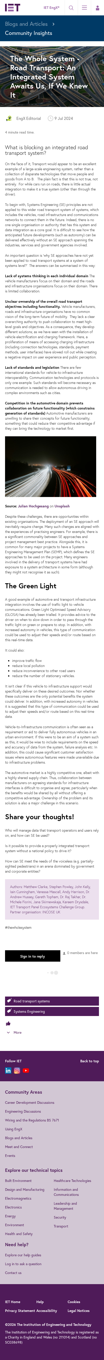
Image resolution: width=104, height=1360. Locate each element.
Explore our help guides (23, 1255)
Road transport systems (32, 1001)
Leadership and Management (65, 1206)
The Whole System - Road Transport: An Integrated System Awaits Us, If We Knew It (49, 76)
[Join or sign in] (97, 7)
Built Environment (18, 1180)
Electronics (13, 1207)
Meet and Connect (19, 1146)
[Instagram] (17, 1070)
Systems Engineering (29, 1011)
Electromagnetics (18, 1198)
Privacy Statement (20, 1310)
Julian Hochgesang (33, 506)
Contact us (13, 1272)
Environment (14, 1224)
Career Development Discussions (29, 1102)
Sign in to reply (32, 956)
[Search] (71, 7)
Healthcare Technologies (72, 1180)
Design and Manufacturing (24, 1189)
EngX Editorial (28, 118)
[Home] (12, 7)
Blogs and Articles (18, 1137)
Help (40, 1302)
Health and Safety (19, 1233)
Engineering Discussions (23, 1111)
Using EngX (13, 1129)
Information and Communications (66, 1192)
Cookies (74, 1302)
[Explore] (84, 7)
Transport (61, 1226)
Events (10, 1155)
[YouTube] (26, 1070)
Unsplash (62, 506)
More (17, 1032)
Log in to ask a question (23, 1263)
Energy (10, 1216)
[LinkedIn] (8, 1070)
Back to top (89, 1061)
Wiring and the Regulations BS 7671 (32, 1120)
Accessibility (46, 1310)
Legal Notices (79, 1310)
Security (60, 1217)
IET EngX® (51, 7)
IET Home (12, 1302)
